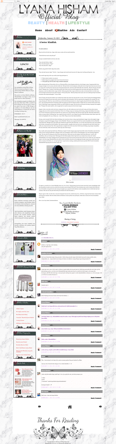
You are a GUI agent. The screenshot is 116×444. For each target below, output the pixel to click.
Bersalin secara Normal (21, 342)
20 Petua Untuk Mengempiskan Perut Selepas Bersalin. (27, 391)
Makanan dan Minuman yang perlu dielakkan (24, 351)
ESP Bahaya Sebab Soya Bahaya (23, 323)
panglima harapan (47, 253)
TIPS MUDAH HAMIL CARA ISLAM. (27, 379)
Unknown (44, 241)
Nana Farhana (46, 265)
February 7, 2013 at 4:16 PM (51, 397)
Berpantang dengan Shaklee (22, 339)
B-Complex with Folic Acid (22, 311)
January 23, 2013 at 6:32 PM (50, 249)
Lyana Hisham (69, 222)
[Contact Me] (82, 32)
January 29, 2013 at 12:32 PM (51, 320)
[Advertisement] (72, 32)
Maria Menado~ (46, 370)
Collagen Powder (20, 320)
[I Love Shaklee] (61, 32)
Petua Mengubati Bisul (27, 369)
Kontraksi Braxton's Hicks (22, 345)
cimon (43, 356)
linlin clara (44, 281)
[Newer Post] (39, 408)
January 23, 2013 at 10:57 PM (51, 277)
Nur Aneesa (45, 391)
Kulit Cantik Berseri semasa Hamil (24, 348)
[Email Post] (38, 231)
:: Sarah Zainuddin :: (47, 292)
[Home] (38, 32)
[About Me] (49, 32)
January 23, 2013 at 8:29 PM (50, 261)
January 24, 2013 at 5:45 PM (50, 298)
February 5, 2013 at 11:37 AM (51, 387)
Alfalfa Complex (20, 308)
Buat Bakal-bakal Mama (21, 314)
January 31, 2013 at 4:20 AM (51, 366)
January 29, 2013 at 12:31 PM (51, 308)
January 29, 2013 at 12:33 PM (51, 352)
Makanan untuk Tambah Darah (23, 354)
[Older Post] (100, 408)
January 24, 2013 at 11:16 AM (51, 287)
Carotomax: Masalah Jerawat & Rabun (25, 317)
